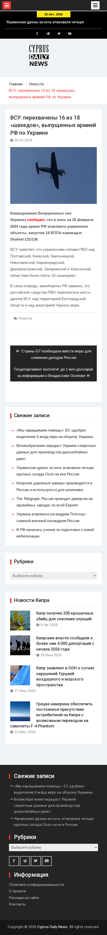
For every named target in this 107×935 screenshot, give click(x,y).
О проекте (17, 891)
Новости (25, 318)
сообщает (36, 220)
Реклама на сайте (24, 898)
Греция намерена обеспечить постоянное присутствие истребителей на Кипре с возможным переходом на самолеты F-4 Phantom (51, 715)
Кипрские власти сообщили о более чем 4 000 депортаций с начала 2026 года (65, 644)
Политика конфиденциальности (36, 884)
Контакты (17, 904)
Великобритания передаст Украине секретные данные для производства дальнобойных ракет (56, 452)
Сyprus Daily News (52, 927)
